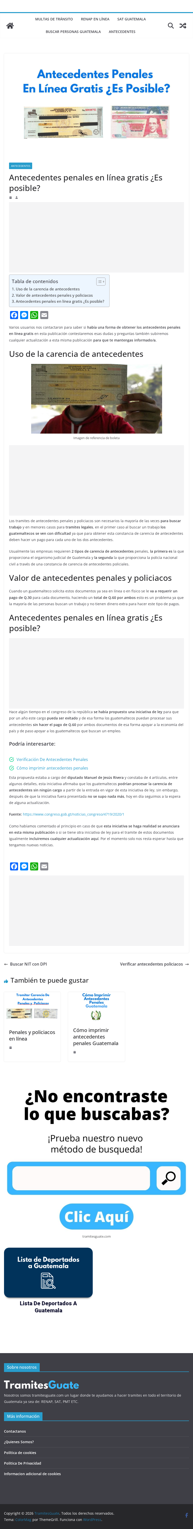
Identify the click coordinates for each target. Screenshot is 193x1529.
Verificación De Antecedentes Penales (52, 759)
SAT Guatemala (131, 19)
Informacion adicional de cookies (32, 1473)
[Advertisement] (96, 237)
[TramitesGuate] (10, 26)
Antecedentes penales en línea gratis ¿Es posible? (60, 301)
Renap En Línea (95, 19)
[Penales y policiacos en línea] (32, 995)
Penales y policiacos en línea (32, 1035)
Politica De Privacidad (22, 1463)
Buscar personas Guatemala (73, 31)
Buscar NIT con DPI (28, 964)
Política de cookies (20, 1452)
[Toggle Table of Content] (98, 281)
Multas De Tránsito (54, 19)
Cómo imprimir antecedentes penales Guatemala (95, 1037)
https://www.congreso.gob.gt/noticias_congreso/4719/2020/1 (73, 814)
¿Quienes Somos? (19, 1441)
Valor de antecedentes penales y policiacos (54, 295)
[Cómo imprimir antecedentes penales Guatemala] (96, 995)
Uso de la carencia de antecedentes (48, 288)
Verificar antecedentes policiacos (151, 964)
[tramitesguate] (41, 1380)
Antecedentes (122, 31)
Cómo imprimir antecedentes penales (52, 768)
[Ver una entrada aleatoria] (183, 26)
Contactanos (15, 1431)
